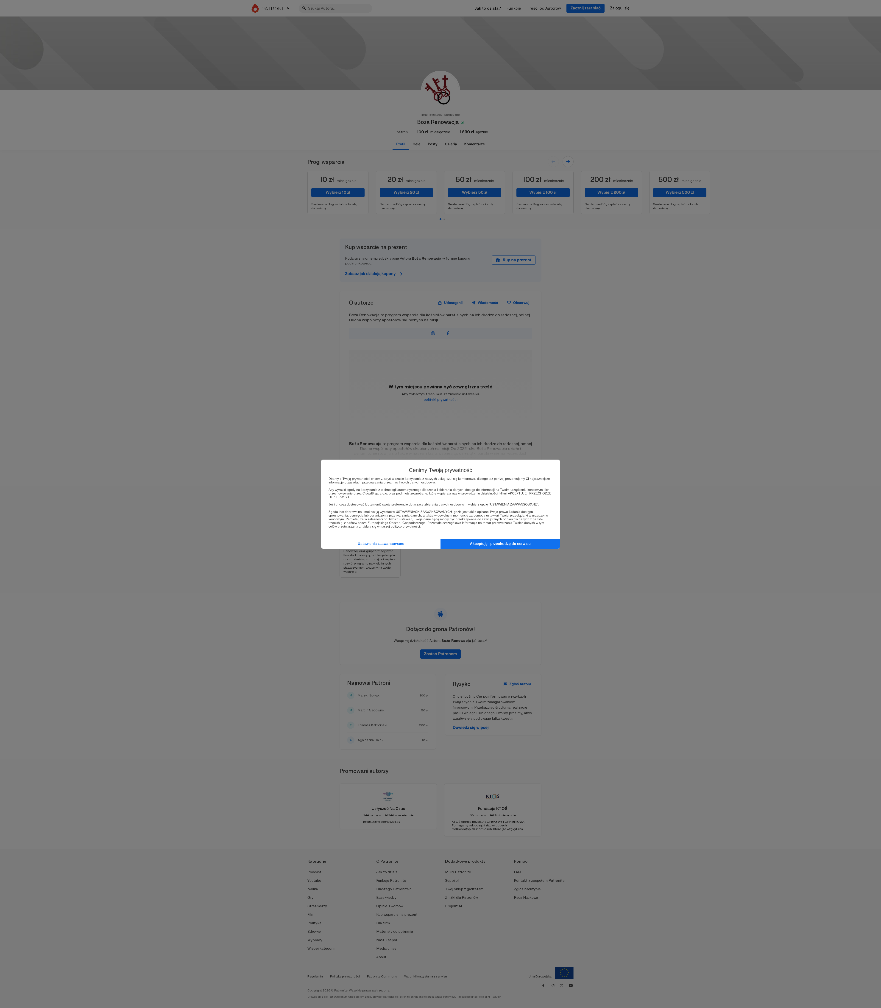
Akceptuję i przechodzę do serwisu (500, 544)
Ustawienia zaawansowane (381, 544)
